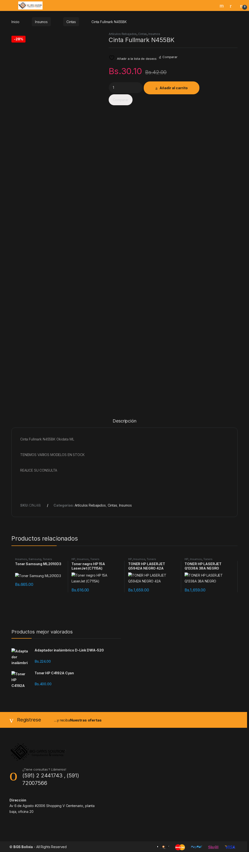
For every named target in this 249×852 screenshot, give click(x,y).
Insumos (41, 22)
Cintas (71, 22)
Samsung (34, 559)
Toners (47, 559)
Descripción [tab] (124, 421)
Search (222, 5)
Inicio (15, 22)
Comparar (170, 57)
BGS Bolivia (23, 847)
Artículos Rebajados (123, 34)
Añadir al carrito (174, 88)
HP (73, 559)
